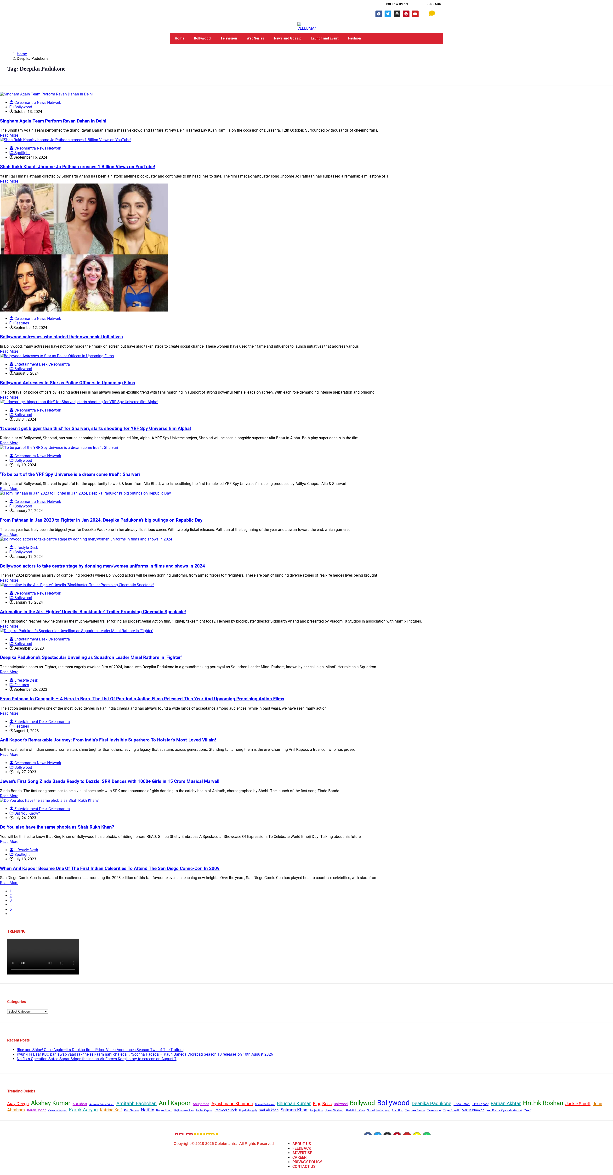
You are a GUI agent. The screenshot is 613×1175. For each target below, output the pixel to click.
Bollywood (202, 38)
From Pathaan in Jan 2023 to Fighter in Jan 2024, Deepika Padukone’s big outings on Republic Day (101, 520)
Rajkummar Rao (183, 1110)
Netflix (147, 1110)
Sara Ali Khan (334, 1110)
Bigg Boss (322, 1103)
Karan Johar (36, 1110)
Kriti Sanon (131, 1110)
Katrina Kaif (111, 1109)
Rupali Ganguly (248, 1110)
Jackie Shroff (577, 1103)
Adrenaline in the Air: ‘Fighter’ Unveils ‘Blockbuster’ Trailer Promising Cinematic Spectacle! (93, 611)
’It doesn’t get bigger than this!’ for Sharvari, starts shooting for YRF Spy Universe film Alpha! (95, 428)
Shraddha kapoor (378, 1110)
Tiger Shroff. (451, 1110)
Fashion (354, 38)
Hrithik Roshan (543, 1103)
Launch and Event (325, 38)
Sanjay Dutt (316, 1110)
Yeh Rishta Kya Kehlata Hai (504, 1110)
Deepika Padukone (431, 1103)
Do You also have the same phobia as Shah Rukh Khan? (57, 827)
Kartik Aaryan (83, 1110)
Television (228, 38)
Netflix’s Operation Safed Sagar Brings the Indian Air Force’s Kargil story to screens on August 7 (96, 1059)
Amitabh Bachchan (136, 1103)
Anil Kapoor (175, 1103)
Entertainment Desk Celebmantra (41, 364)
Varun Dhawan (473, 1110)
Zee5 (527, 1110)
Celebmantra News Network (37, 102)
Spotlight (21, 152)
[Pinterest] (406, 14)
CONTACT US (304, 1166)
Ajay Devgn (18, 1103)
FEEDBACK (301, 1148)
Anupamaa (201, 1104)
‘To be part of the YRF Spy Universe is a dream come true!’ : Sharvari (70, 474)
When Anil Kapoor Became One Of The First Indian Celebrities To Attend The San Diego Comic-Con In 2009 (110, 868)
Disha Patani (462, 1104)
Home (179, 38)
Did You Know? (26, 813)
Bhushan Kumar (294, 1103)
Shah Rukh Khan (355, 1110)
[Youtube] (415, 14)
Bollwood (341, 1104)
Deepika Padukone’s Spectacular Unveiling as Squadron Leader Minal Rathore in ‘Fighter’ (91, 657)
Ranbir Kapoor (204, 1110)
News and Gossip (287, 38)
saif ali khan (268, 1110)
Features (21, 323)
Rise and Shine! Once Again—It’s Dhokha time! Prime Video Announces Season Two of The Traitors (100, 1049)
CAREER (299, 1157)
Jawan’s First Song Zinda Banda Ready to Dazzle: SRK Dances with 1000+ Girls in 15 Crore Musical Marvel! (109, 781)
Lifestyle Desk (25, 547)
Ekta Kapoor (480, 1104)
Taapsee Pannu (415, 1110)
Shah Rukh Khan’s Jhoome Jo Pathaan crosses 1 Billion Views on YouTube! (77, 166)
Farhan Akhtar (506, 1103)
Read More (9, 135)
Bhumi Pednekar (265, 1104)
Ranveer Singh (226, 1110)
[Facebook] (378, 14)
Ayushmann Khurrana (232, 1103)
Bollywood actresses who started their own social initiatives (61, 337)
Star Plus (397, 1110)
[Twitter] (388, 14)
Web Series (255, 38)
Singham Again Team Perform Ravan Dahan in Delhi (53, 121)
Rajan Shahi (164, 1110)
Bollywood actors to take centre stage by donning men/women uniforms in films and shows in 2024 (102, 566)
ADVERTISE (302, 1153)
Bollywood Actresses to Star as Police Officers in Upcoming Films (67, 382)
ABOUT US (301, 1144)
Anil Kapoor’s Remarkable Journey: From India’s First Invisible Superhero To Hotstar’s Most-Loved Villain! (108, 740)
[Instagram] (397, 14)
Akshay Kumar (50, 1103)
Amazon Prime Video (101, 1104)
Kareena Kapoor (57, 1110)
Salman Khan (294, 1110)
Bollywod (362, 1103)
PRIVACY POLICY (307, 1162)
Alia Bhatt (80, 1104)
